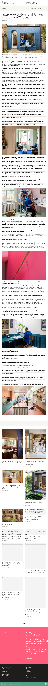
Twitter (28, 670)
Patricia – (4, 84)
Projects (28, 2)
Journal (28, 4)
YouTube (28, 671)
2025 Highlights (7, 524)
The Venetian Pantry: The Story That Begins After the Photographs (35, 462)
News (31, 8)
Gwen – (4, 80)
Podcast (39, 8)
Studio (34, 2)
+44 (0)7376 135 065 (7, 668)
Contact (34, 4)
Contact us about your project (11, 684)
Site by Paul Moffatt (31, 677)
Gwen (4, 221)
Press (35, 8)
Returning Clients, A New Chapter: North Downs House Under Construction (34, 517)
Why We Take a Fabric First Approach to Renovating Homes (11, 486)
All (26, 8)
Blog (28, 8)
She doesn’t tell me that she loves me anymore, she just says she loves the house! (24, 99)
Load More (24, 623)
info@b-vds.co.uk (6, 667)
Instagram (28, 667)
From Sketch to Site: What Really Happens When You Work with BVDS (12, 563)
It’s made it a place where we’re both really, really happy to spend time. (21, 367)
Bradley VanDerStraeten (8, 3)
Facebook (28, 668)
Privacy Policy (29, 675)
